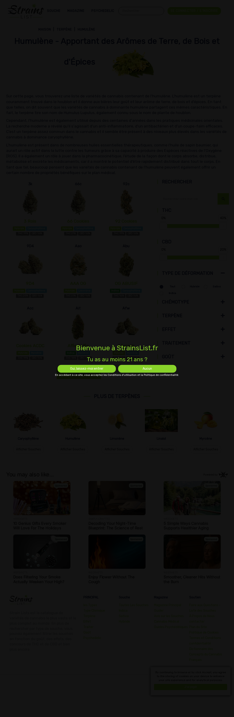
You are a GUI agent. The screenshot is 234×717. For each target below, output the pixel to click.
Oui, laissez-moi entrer (86, 369)
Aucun (147, 369)
